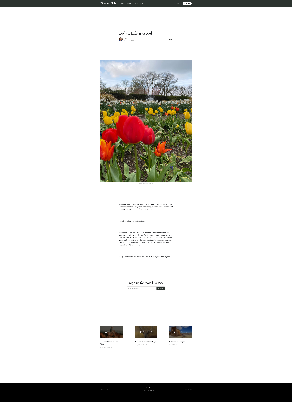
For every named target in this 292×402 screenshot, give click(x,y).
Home (122, 3)
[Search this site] (174, 3)
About (136, 3)
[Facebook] (149, 387)
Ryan (125, 38)
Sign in (179, 3)
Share (170, 39)
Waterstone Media (108, 3)
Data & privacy (151, 390)
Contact (144, 390)
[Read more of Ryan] (121, 39)
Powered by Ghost (187, 389)
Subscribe (187, 3)
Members (129, 3)
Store (141, 3)
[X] (146, 387)
